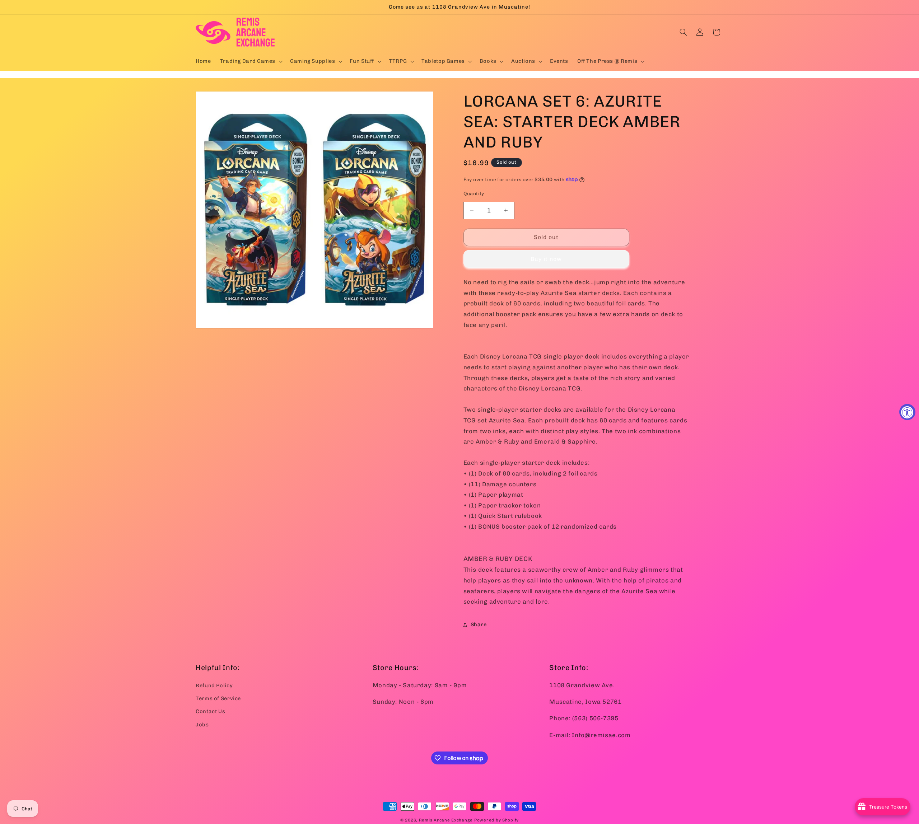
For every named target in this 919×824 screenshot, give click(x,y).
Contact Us (210, 711)
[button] (250, 61)
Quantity (473, 193)
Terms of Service (218, 698)
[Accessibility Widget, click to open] (907, 412)
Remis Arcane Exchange (446, 820)
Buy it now (546, 258)
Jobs (202, 724)
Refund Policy (214, 685)
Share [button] (479, 624)
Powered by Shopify (496, 820)
